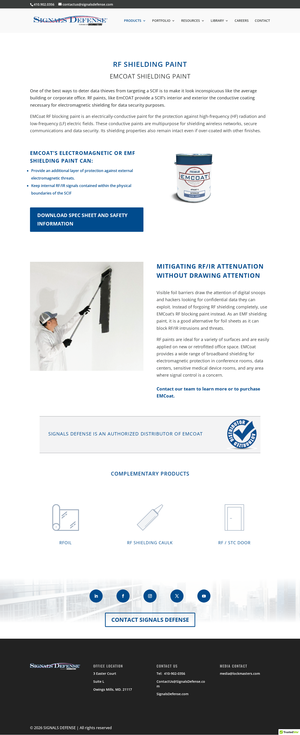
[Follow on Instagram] (150, 596)
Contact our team (176, 389)
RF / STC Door (234, 542)
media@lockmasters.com (240, 673)
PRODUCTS (132, 21)
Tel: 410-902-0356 (171, 673)
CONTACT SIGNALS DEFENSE (150, 619)
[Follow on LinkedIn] (96, 596)
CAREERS (242, 21)
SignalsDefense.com (172, 694)
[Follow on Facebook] (123, 596)
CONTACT (262, 21)
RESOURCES (190, 21)
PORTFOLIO (161, 21)
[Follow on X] (177, 596)
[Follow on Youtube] (203, 596)
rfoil (65, 542)
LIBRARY (217, 21)
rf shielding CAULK (150, 542)
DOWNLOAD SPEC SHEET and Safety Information (82, 219)
